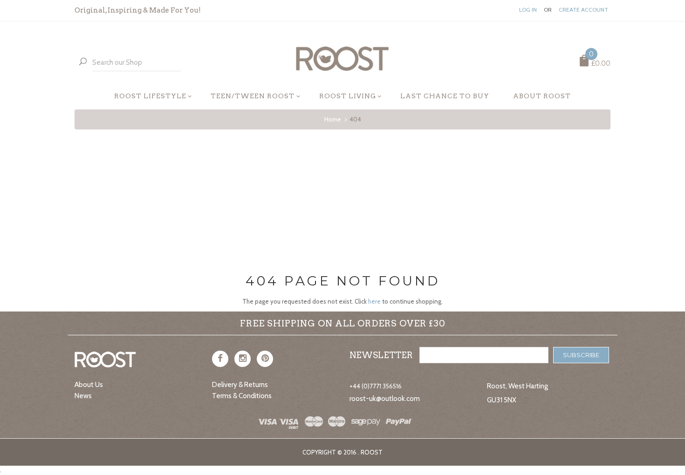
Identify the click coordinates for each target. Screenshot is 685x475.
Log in (528, 10)
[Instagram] (242, 359)
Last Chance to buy (444, 96)
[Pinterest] (265, 359)
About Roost (542, 96)
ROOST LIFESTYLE (150, 96)
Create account (583, 10)
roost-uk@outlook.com (384, 398)
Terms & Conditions (242, 396)
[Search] (83, 62)
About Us (89, 384)
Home (332, 119)
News (83, 396)
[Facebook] (220, 359)
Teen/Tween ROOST (253, 96)
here (374, 301)
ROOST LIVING (347, 96)
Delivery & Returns (240, 384)
